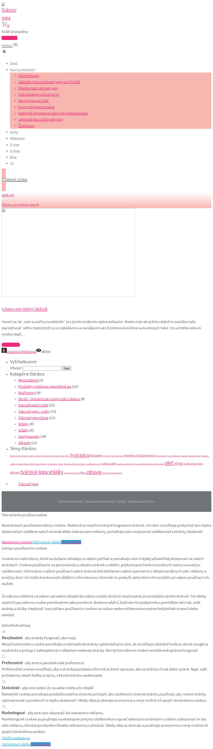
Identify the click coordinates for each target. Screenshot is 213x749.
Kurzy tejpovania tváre (36, 107)
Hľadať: (16, 368)
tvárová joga (34, 472)
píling (178, 464)
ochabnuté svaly (93, 464)
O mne (14, 144)
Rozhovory (27, 393)
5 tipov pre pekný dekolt (24, 309)
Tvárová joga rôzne (33, 418)
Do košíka (9, 38)
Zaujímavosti (29, 436)
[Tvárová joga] (9, 17)
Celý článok (11, 345)
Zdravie (24, 443)
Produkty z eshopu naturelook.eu (44, 386)
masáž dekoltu (173, 456)
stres (200, 463)
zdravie (94, 472)
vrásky (55, 472)
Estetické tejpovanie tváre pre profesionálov (53, 113)
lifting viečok (160, 456)
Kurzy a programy (22, 69)
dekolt (45, 456)
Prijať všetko (71, 542)
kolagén (96, 455)
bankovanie (15, 456)
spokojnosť (190, 463)
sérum (15, 473)
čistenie (105, 473)
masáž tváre (40, 464)
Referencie (17, 138)
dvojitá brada (54, 456)
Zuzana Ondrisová (21, 351)
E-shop (15, 151)
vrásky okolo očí (71, 473)
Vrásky (23, 424)
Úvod (13, 63)
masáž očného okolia (25, 464)
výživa (82, 472)
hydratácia (80, 455)
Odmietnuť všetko (46, 542)
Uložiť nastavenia (16, 738)
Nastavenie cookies (17, 542)
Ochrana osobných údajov (100, 501)
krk (104, 456)
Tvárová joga (28, 484)
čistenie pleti (116, 473)
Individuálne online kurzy (39, 94)
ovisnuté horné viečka (143, 464)
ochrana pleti (108, 463)
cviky (31, 456)
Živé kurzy (26, 126)
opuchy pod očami (125, 464)
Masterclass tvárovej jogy (38, 88)
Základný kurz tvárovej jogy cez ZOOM (49, 82)
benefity (24, 456)
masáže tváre (194, 456)
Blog (13, 157)
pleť (169, 463)
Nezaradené (28, 380)
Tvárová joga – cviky (34, 411)
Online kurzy (28, 76)
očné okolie (159, 464)
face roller (65, 456)
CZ (12, 163)
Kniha (14, 132)
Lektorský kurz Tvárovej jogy (40, 119)
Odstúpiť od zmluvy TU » (141, 501)
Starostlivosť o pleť (33, 405)
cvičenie (38, 456)
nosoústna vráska (55, 464)
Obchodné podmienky (70, 501)
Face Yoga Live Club (33, 101)
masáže (184, 456)
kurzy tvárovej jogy (114, 456)
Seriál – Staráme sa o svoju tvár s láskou (49, 399)
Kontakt (121, 501)
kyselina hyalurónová (139, 455)
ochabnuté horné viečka (74, 464)
